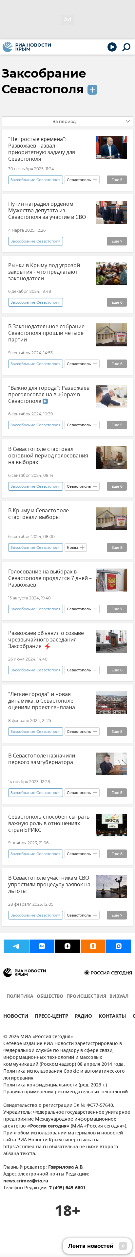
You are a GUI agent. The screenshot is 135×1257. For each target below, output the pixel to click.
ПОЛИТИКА (20, 996)
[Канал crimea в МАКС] (118, 946)
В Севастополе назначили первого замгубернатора (41, 759)
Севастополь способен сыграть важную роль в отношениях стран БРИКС (49, 823)
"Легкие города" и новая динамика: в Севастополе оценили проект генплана (41, 701)
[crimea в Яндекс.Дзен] (67, 946)
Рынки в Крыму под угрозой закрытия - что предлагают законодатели (44, 272)
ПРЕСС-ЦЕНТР (51, 1017)
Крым (72, 547)
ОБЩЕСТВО (50, 996)
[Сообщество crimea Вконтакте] (41, 946)
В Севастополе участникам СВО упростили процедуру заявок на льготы (49, 885)
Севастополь (79, 179)
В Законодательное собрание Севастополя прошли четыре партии (46, 333)
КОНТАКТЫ (112, 1017)
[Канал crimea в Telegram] (16, 946)
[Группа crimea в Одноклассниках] (93, 946)
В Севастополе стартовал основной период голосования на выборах (48, 456)
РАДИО (83, 1017)
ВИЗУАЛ (118, 996)
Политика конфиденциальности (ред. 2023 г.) (55, 1085)
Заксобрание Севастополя (35, 179)
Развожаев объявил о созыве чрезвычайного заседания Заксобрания (46, 640)
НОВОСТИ (15, 1017)
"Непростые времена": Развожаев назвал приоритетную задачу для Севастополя (41, 149)
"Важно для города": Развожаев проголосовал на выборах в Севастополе (48, 395)
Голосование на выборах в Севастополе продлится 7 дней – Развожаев (50, 578)
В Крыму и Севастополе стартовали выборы (38, 514)
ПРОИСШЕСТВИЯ (86, 996)
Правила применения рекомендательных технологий (65, 1092)
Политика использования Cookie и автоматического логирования (64, 1075)
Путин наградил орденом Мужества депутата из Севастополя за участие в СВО (47, 211)
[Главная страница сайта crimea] (26, 47)
